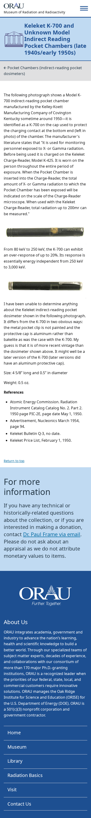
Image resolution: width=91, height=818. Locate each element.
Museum (17, 747)
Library (14, 761)
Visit (12, 789)
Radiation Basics (25, 775)
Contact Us (19, 804)
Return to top (14, 461)
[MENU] (84, 8)
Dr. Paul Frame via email (51, 534)
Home (14, 732)
